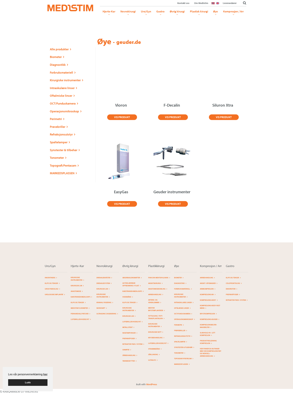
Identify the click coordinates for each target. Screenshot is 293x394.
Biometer (56, 57)
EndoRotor (231, 289)
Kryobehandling (155, 338)
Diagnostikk (58, 65)
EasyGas (121, 191)
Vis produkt (122, 117)
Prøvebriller (57, 127)
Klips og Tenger (51, 283)
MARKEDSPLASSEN (62, 173)
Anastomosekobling (156, 289)
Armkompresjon (207, 289)
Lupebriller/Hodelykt (80, 319)
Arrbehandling (154, 294)
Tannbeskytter (128, 361)
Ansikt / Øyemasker (208, 283)
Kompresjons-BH (207, 294)
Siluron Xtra (222, 105)
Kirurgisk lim (76, 286)
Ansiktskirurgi (154, 283)
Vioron (121, 105)
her (45, 374)
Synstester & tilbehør (63, 150)
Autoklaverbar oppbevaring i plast (130, 284)
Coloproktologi (233, 283)
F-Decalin (172, 105)
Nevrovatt (100, 308)
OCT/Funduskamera (63, 103)
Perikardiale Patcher (80, 314)
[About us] (218, 5)
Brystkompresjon (207, 314)
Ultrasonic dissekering (106, 314)
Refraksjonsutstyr (61, 134)
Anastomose (76, 291)
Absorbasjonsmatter (131, 278)
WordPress (151, 384)
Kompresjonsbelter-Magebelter (208, 326)
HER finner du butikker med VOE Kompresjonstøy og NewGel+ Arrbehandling (210, 352)
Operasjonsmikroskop (64, 111)
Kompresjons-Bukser (209, 319)
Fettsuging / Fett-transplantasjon (155, 317)
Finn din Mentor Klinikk (158, 278)
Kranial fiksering (103, 302)
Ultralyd (152, 360)
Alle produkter (59, 49)
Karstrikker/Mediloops (80, 297)
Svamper (125, 350)
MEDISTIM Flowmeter (79, 308)
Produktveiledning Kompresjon (208, 342)
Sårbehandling (128, 355)
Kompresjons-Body (208, 300)
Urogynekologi (51, 289)
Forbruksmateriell (61, 72)
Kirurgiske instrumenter (65, 80)
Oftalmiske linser (61, 96)
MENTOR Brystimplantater (155, 309)
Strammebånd (154, 349)
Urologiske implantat (54, 294)
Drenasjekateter (103, 278)
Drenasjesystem (103, 283)
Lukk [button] (28, 382)
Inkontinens (50, 278)
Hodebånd (126, 297)
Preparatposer (128, 338)
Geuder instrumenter (171, 191)
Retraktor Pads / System (132, 344)
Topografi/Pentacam (63, 165)
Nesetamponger (129, 333)
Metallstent (127, 327)
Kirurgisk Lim (102, 289)
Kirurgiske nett (154, 332)
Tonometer (57, 158)
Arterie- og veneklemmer (153, 301)
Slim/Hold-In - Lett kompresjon (207, 334)
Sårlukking (153, 354)
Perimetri (56, 119)
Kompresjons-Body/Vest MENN (210, 306)
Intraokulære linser (62, 88)
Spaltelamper (58, 142)
